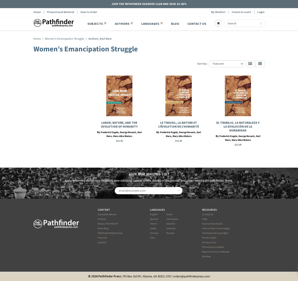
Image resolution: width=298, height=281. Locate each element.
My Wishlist (218, 12)
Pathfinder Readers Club (110, 233)
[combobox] (245, 23)
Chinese (154, 233)
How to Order (88, 12)
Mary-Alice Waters (122, 136)
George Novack (128, 132)
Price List (102, 238)
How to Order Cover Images (216, 228)
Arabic (153, 228)
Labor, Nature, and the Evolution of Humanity (119, 124)
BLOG (175, 24)
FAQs (204, 219)
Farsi (152, 238)
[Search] (260, 23)
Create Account (241, 12)
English (154, 214)
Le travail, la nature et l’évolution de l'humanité (178, 124)
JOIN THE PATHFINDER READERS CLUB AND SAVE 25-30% (149, 4)
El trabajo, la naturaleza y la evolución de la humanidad (237, 126)
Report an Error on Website (215, 252)
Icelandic (171, 228)
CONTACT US (196, 24)
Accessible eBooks (107, 214)
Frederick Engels (109, 132)
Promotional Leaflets (213, 247)
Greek (169, 214)
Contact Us (207, 214)
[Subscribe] (178, 190)
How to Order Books (212, 224)
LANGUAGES (150, 24)
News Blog (103, 228)
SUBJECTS (95, 24)
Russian (170, 233)
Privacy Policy (209, 242)
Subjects (102, 242)
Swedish (170, 224)
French (153, 224)
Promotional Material (60, 12)
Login (261, 12)
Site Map (206, 256)
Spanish (154, 219)
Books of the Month (108, 224)
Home (37, 12)
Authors (102, 219)
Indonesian (172, 219)
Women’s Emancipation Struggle (64, 39)
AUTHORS (122, 24)
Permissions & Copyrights (215, 233)
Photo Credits (209, 238)
